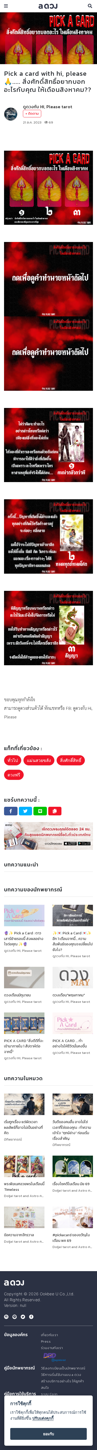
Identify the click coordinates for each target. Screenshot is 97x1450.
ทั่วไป (13, 760)
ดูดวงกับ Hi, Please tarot (47, 106)
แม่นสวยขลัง (39, 760)
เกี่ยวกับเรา (49, 1334)
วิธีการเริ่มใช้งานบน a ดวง (61, 1374)
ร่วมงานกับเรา (52, 1347)
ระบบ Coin (49, 1394)
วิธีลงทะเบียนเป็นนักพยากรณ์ (63, 1368)
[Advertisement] (48, 138)
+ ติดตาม (32, 113)
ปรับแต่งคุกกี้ (43, 1418)
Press (46, 1341)
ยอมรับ (48, 1434)
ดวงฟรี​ (14, 775)
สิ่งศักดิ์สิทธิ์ (70, 760)
